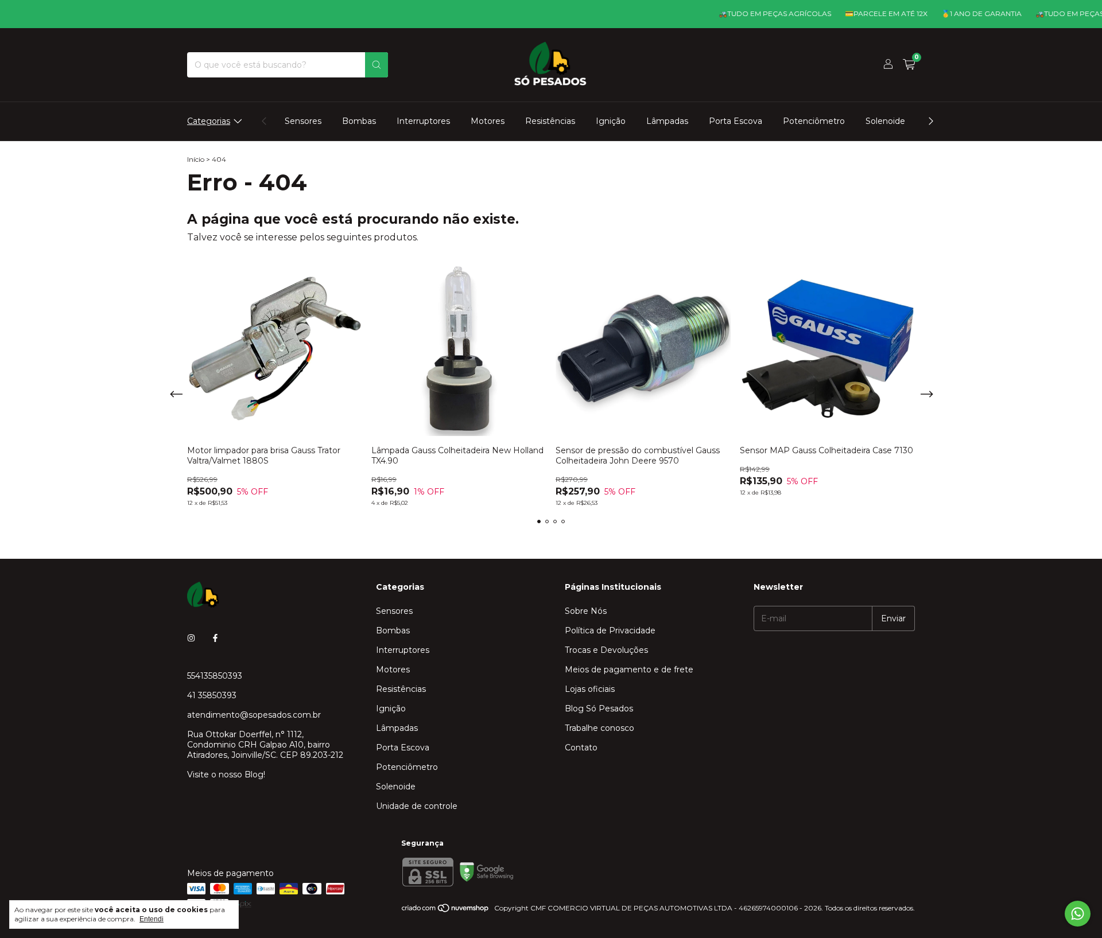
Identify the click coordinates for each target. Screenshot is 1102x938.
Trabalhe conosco (599, 728)
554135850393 (214, 676)
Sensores (303, 121)
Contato (581, 747)
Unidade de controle (416, 806)
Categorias (208, 121)
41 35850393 (211, 695)
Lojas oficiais (590, 689)
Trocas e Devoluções (606, 650)
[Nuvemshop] (445, 910)
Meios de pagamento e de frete (629, 669)
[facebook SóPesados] (215, 638)
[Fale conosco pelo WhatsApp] (1078, 914)
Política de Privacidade (610, 630)
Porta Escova (735, 121)
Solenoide (885, 121)
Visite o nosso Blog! (226, 774)
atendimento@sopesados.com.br (254, 715)
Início (195, 159)
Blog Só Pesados (599, 708)
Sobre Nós (586, 611)
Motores (488, 121)
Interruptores (423, 121)
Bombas (359, 121)
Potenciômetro (814, 121)
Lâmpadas (667, 121)
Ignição (611, 121)
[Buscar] (376, 64)
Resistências (550, 121)
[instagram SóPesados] (191, 638)
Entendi (151, 919)
